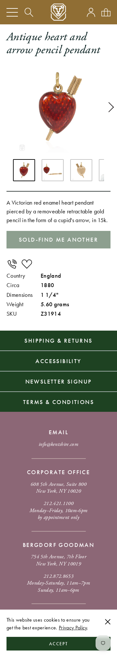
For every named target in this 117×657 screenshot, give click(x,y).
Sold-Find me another (58, 239)
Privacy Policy (73, 627)
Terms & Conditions (58, 402)
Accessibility (58, 361)
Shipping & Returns (58, 340)
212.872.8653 (58, 576)
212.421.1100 (58, 503)
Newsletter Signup (58, 381)
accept (58, 644)
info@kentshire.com (58, 444)
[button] (109, 107)
